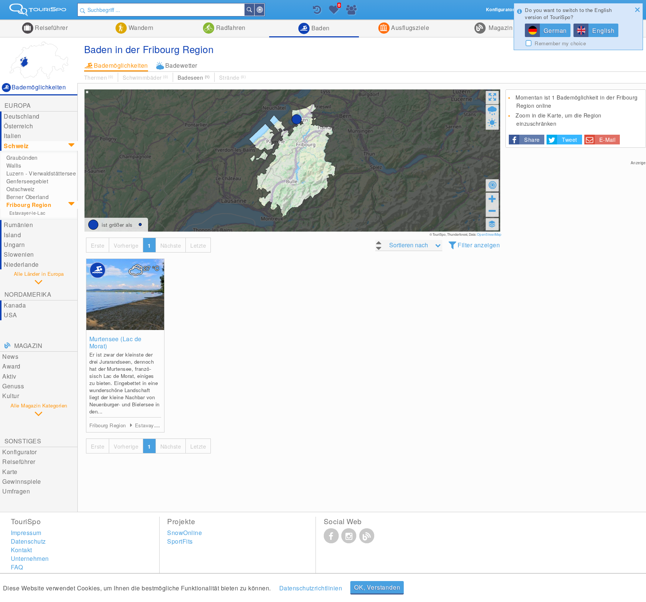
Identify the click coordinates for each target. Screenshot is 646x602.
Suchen (253, 9)
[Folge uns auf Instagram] (348, 535)
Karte (9, 471)
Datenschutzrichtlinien (310, 588)
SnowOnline (184, 532)
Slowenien (19, 254)
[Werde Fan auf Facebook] (331, 535)
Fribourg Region (28, 204)
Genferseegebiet (27, 181)
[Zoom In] (492, 199)
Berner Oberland (27, 197)
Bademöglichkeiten (121, 65)
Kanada (15, 305)
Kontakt (21, 550)
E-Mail (607, 139)
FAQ (17, 567)
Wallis (13, 165)
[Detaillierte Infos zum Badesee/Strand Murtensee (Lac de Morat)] (125, 294)
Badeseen (194, 77)
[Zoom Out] (492, 211)
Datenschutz (28, 541)
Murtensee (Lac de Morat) (115, 342)
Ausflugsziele (410, 27)
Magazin (500, 27)
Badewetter (181, 65)
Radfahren (230, 27)
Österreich (18, 126)
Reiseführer (50, 27)
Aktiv (9, 376)
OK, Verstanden (377, 587)
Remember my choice (560, 43)
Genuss (13, 386)
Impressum (26, 532)
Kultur (10, 395)
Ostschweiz (20, 189)
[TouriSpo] (38, 11)
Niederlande (21, 264)
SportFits (180, 541)
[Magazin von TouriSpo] (366, 535)
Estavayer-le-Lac (27, 213)
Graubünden (22, 157)
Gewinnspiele (21, 481)
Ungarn (14, 244)
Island (12, 234)
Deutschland (21, 116)
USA (10, 315)
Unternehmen (30, 558)
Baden (320, 28)
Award (11, 366)
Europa (17, 105)
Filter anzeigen (479, 245)
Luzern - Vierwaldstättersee (41, 173)
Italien (12, 135)
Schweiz (16, 145)
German (555, 30)
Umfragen (16, 491)
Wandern (140, 27)
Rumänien (18, 224)
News (10, 356)
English (603, 30)
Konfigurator (19, 451)
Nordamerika (27, 294)
